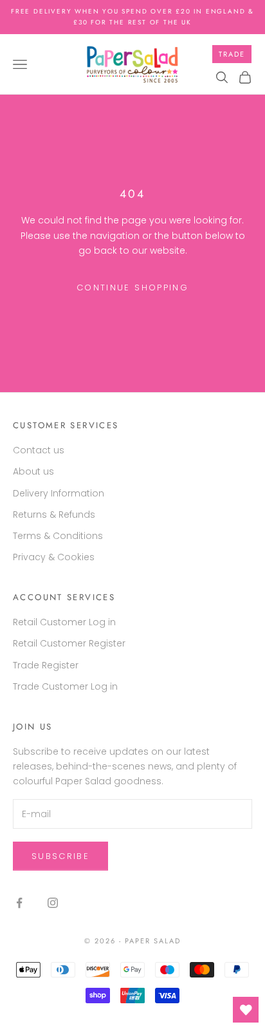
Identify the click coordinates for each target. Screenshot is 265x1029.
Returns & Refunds (54, 514)
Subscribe (60, 856)
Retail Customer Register (69, 643)
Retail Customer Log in (64, 622)
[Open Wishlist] (246, 1010)
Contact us (38, 450)
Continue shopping (132, 287)
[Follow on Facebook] (19, 902)
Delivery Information (58, 493)
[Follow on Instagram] (52, 902)
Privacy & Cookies (54, 557)
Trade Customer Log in (65, 686)
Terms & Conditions (58, 535)
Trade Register (45, 665)
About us (33, 471)
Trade (232, 54)
